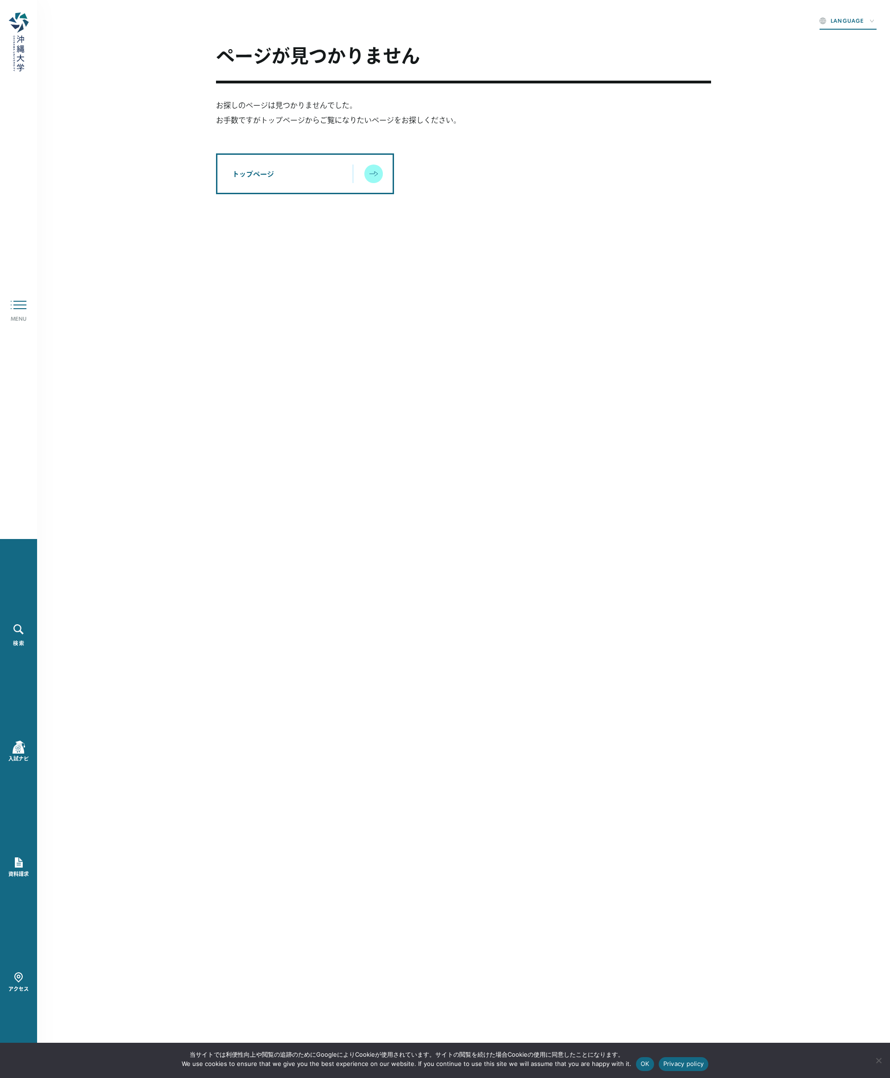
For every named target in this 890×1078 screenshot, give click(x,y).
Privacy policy (683, 1063)
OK (645, 1063)
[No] (878, 1060)
